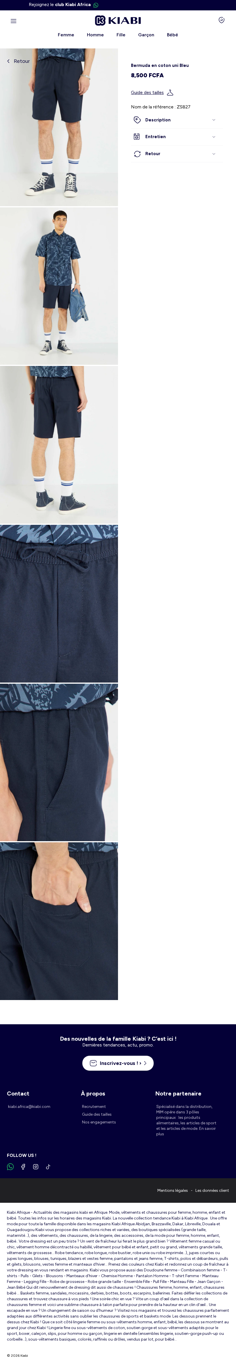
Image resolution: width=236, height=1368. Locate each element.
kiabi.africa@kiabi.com (29, 1106)
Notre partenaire (178, 1093)
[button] (177, 120)
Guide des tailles (147, 92)
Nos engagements (99, 1122)
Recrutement (94, 1106)
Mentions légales (172, 1190)
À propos (93, 1093)
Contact (18, 1093)
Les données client (212, 1190)
